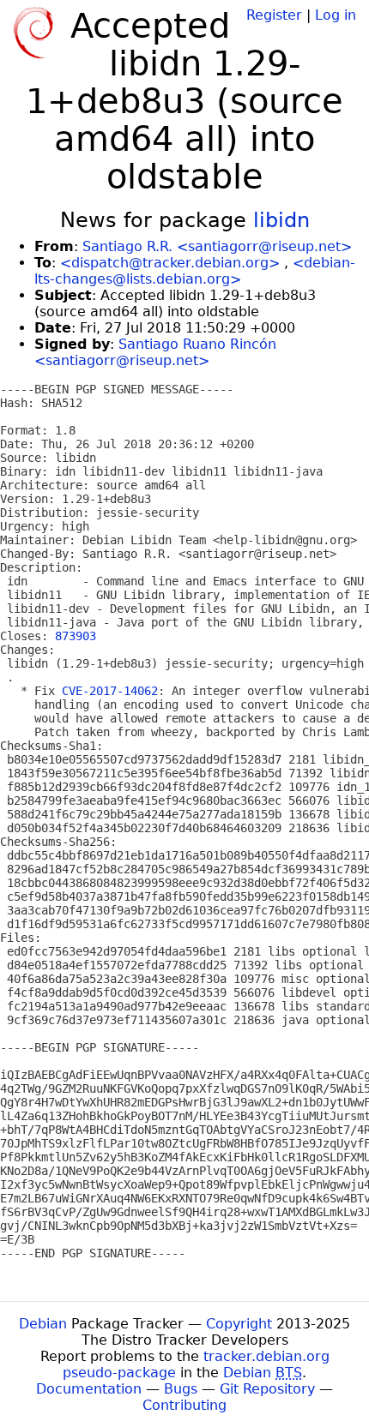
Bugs (180, 1389)
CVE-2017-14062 (110, 691)
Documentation (89, 1389)
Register (274, 15)
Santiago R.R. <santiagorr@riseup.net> (217, 246)
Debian (43, 1324)
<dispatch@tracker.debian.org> (170, 263)
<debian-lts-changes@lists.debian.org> (194, 271)
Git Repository (267, 1389)
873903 (75, 636)
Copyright (239, 1324)
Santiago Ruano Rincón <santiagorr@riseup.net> (155, 352)
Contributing (184, 1405)
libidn (281, 220)
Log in (335, 15)
